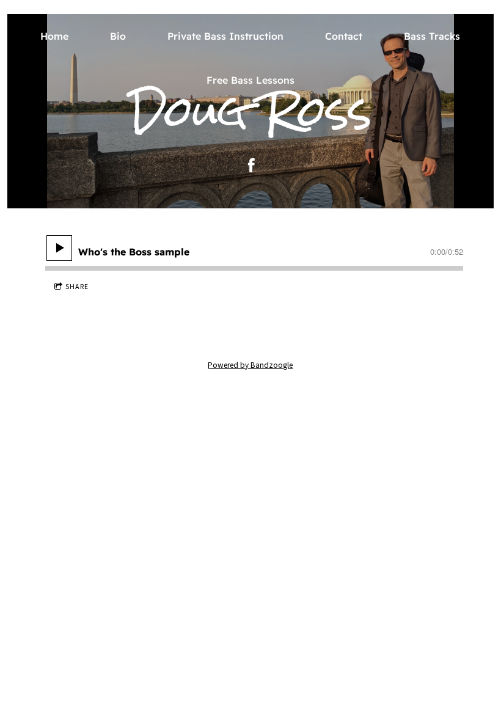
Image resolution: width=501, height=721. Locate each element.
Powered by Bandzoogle (250, 365)
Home (54, 36)
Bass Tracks (432, 36)
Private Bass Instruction (225, 36)
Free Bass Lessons (250, 80)
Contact (343, 36)
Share (77, 286)
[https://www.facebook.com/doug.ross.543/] (251, 165)
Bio (118, 36)
